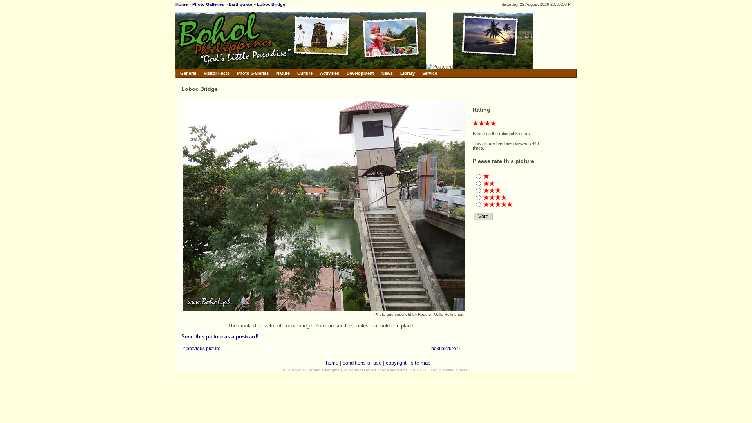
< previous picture (202, 348)
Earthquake (240, 4)
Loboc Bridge (271, 4)
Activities (329, 73)
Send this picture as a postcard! (219, 337)
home (332, 363)
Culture (305, 73)
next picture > (445, 348)
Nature (283, 73)
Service (429, 73)
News (387, 73)
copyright (396, 363)
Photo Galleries (208, 4)
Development (360, 73)
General (188, 73)
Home (181, 4)
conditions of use (362, 363)
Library (407, 73)
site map (420, 363)
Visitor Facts (217, 73)
